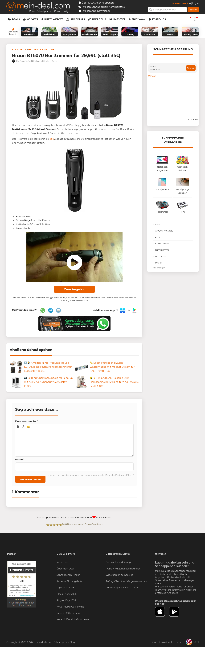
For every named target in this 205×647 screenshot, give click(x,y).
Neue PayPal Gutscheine (70, 606)
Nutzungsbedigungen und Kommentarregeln (80, 475)
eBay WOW (138, 19)
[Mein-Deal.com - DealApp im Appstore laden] (162, 612)
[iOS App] (122, 310)
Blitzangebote (53, 19)
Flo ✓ (18, 61)
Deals (16, 19)
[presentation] (18, 427)
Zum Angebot (74, 289)
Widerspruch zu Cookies (119, 574)
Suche (193, 9)
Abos (157, 224)
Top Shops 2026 (65, 587)
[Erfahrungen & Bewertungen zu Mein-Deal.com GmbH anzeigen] (21, 583)
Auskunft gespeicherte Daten (122, 587)
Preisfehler (175, 580)
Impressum (63, 562)
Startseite (19, 49)
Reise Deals (77, 19)
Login (195, 3)
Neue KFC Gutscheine (69, 613)
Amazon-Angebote (164, 231)
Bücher (158, 263)
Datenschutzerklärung (118, 562)
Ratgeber (119, 19)
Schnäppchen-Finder (68, 574)
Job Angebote (170, 592)
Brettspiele (160, 256)
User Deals (99, 19)
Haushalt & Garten (41, 49)
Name (19, 459)
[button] (18, 426)
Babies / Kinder (162, 244)
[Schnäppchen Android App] (134, 310)
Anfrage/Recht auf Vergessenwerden (126, 581)
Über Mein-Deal (65, 568)
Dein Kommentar (26, 421)
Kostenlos (159, 19)
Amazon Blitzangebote (69, 581)
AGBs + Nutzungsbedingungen (123, 568)
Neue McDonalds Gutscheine (73, 619)
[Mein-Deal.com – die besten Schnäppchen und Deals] (38, 6)
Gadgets (32, 19)
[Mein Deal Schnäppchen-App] (176, 612)
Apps (157, 237)
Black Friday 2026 (67, 594)
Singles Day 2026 (66, 600)
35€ (52, 138)
